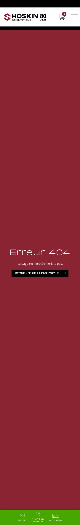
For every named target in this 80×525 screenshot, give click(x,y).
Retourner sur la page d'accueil (38, 273)
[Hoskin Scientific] (25, 17)
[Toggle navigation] (73, 17)
